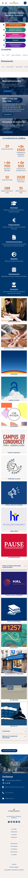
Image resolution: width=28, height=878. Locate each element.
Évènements (14, 831)
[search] (2, 3)
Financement (14, 225)
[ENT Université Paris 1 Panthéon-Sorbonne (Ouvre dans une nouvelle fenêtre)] (6, 3)
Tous (3, 55)
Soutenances (14, 274)
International (14, 843)
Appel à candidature (16, 55)
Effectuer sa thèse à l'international (14, 261)
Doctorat (14, 208)
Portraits (14, 289)
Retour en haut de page (9, 750)
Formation (14, 834)
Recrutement (14, 851)
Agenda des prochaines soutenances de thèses (14, 276)
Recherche (14, 837)
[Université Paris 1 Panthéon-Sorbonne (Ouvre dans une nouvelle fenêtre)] (14, 2)
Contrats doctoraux (14, 242)
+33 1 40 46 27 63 (9, 792)
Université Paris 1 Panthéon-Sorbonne (14, 817)
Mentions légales (13, 867)
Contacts (14, 864)
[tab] (14, 566)
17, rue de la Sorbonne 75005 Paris (13, 780)
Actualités (14, 829)
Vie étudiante (14, 846)
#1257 (8, 55)
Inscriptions (14, 849)
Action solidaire (10, 66)
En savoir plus (8, 91)
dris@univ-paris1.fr (9, 798)
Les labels (14, 854)
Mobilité (14, 259)
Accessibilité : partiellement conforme (14, 869)
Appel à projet (19, 66)
